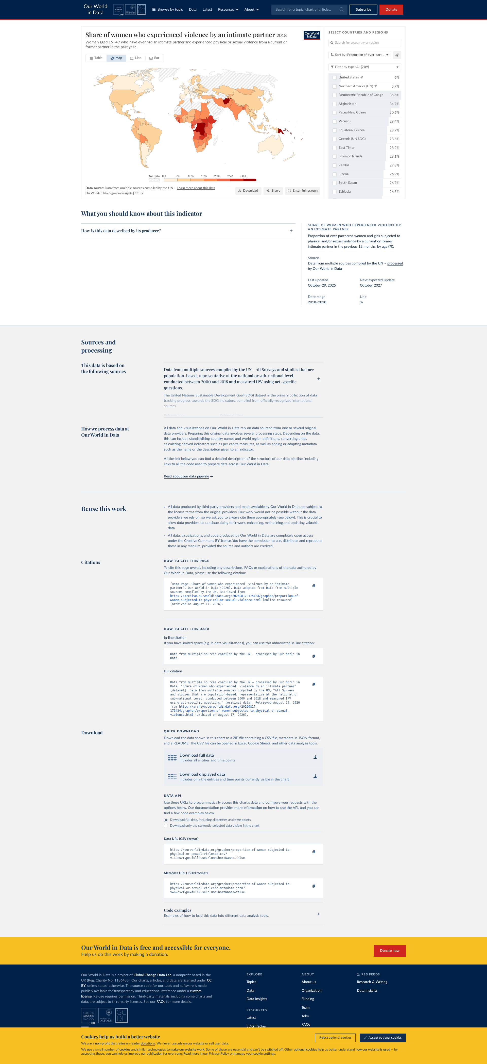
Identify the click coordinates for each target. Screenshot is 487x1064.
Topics (251, 982)
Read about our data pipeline (186, 476)
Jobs (305, 1016)
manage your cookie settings (254, 1053)
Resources (226, 9)
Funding (308, 999)
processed (395, 263)
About (249, 9)
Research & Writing (372, 982)
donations (148, 1043)
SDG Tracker (256, 1026)
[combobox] (309, 10)
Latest (207, 9)
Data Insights (257, 999)
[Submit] (341, 9)
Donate (391, 9)
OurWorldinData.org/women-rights (108, 193)
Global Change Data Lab (152, 975)
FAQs (160, 1002)
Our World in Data (95, 9)
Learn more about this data (196, 188)
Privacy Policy (219, 1053)
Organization (312, 990)
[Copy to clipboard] (309, 586)
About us (309, 982)
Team (306, 1007)
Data (193, 9)
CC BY (139, 193)
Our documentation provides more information (225, 808)
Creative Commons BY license (207, 541)
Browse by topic (170, 9)
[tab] (96, 58)
